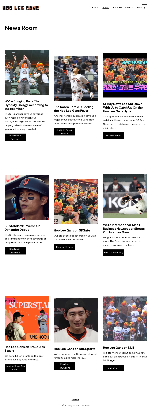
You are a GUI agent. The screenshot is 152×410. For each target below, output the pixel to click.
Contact (75, 400)
